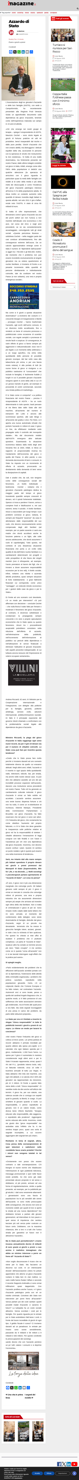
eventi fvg (20, 12)
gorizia (46, 12)
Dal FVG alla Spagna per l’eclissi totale (60, 195)
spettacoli (40, 12)
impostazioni (18, 1478)
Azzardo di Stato (19, 23)
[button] (77, 8)
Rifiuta (49, 1473)
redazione (20, 31)
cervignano (53, 12)
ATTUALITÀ (58, 61)
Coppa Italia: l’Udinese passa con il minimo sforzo (62, 99)
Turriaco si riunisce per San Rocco (62, 48)
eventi (14, 12)
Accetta (37, 1473)
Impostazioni (62, 1473)
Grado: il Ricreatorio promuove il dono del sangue (63, 245)
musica (33, 12)
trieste (27, 12)
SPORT (70, 111)
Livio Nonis (59, 56)
